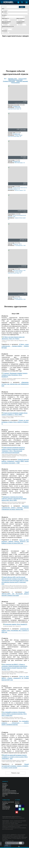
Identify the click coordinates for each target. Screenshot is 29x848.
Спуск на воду (22, 78)
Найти (21, 7)
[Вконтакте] (19, 806)
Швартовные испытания (15, 80)
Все (5, 78)
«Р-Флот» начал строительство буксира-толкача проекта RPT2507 (15, 346)
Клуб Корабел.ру (6, 789)
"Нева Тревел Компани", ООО (19, 270)
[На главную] (7, 2)
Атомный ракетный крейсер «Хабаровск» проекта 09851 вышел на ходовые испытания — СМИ (15, 461)
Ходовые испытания (9, 81)
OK (20, 843)
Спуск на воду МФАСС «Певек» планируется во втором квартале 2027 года (15, 678)
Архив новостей (5, 808)
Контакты (17, 802)
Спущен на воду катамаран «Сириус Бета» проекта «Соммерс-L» (15, 422)
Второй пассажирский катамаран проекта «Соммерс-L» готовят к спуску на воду (15, 766)
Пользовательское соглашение (9, 790)
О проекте (4, 783)
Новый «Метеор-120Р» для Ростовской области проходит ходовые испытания (15, 593)
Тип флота (4, 15)
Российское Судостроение (8, 802)
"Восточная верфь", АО (20, 162)
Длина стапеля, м (20, 18)
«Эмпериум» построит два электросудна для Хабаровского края (15, 384)
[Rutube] (22, 806)
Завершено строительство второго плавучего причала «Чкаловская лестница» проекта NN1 (15, 507)
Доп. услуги (4, 11)
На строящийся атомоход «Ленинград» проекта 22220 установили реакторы (15, 723)
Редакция (4, 786)
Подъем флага (15, 82)
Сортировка (4, 30)
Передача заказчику (22, 81)
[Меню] (26, 2)
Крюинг (3, 804)
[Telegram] (19, 809)
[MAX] (16, 809)
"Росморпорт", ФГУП (17, 244)
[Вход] (18, 2)
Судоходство (5, 803)
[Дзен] (16, 806)
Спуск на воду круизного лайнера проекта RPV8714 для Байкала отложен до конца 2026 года (15, 541)
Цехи (3, 8)
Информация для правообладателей (10, 793)
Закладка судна (12, 78)
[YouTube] (16, 812)
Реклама (4, 787)
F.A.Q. (3, 796)
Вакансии (17, 803)
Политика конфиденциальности (9, 792)
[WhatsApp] (22, 809)
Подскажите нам (16, 106)
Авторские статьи (6, 806)
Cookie (17, 843)
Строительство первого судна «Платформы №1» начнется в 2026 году (15, 630)
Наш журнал (5, 785)
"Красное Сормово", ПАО (20, 190)
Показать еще (15, 773)
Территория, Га (5, 18)
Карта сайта (5, 794)
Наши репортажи (6, 807)
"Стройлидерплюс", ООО (20, 245)
